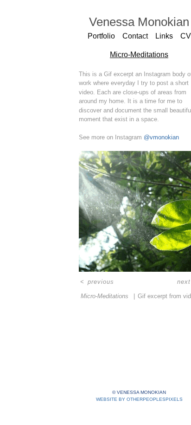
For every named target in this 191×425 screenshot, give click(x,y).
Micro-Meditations (139, 55)
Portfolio (101, 36)
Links (164, 36)
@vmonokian (161, 137)
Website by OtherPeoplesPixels (139, 399)
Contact (135, 36)
